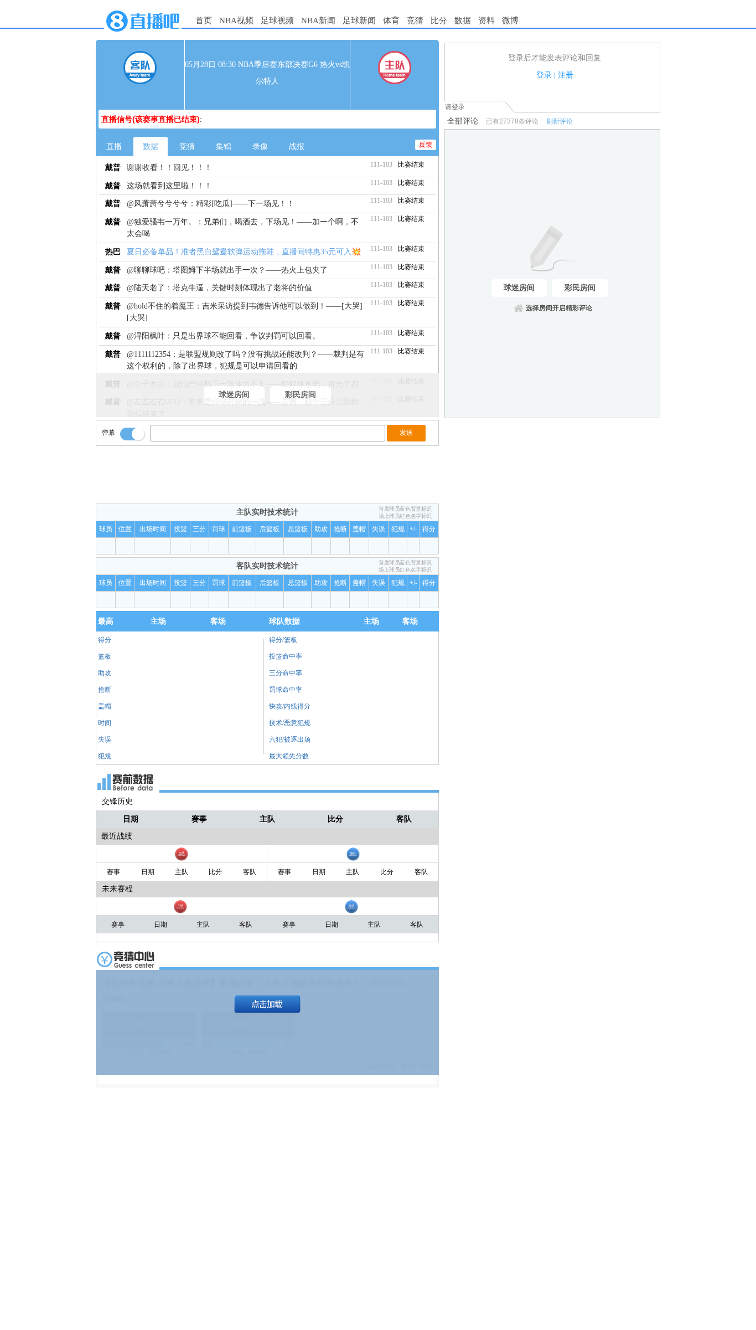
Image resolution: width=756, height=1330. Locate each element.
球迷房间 (234, 395)
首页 (203, 20)
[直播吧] (143, 34)
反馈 (425, 144)
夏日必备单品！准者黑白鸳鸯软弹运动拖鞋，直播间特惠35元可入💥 (244, 252)
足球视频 (277, 20)
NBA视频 (236, 20)
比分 (439, 20)
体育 (391, 20)
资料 (486, 20)
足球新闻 (359, 20)
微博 (510, 20)
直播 (114, 146)
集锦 (223, 146)
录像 (260, 146)
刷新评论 (559, 121)
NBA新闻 (318, 20)
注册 (565, 75)
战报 (296, 146)
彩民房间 (300, 395)
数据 (462, 20)
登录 (544, 75)
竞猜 (415, 20)
